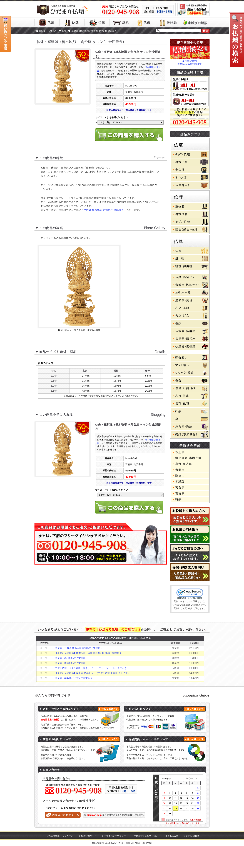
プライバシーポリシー (115, 836)
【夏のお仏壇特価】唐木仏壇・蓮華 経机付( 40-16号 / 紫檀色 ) (88, 653)
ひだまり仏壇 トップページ (60, 836)
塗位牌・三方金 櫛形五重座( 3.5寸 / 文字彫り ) (79, 648)
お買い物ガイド (88, 836)
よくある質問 (171, 836)
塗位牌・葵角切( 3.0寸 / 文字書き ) (73, 678)
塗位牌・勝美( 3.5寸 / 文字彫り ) (72, 663)
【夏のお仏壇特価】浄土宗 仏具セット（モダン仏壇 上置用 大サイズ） (92, 673)
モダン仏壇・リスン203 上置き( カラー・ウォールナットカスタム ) (90, 668)
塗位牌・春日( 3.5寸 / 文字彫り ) (72, 658)
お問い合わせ (192, 836)
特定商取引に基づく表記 (146, 836)
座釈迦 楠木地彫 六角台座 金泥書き (104, 210)
